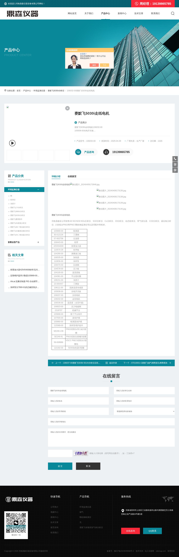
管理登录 (171, 551)
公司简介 (54, 507)
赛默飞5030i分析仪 (56, 91)
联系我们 (155, 13)
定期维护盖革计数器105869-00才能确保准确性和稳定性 (25, 276)
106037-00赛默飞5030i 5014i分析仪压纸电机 (82, 363)
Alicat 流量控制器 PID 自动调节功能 (25, 281)
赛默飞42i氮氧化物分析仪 (20, 231)
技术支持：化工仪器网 (145, 551)
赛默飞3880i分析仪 (17, 211)
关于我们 (89, 13)
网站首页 (72, 13)
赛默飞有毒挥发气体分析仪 (91, 527)
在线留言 (72, 176)
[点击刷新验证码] (81, 453)
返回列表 (113, 363)
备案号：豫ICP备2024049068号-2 (120, 551)
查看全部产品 (14, 242)
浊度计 (12, 204)
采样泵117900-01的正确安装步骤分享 (25, 287)
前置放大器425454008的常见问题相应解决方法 (25, 270)
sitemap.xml (161, 551)
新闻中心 (122, 13)
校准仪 (12, 200)
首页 (19, 91)
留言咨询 (54, 527)
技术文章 (138, 13)
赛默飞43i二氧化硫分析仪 (20, 235)
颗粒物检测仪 (85, 517)
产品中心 (105, 13)
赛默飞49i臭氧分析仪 (18, 223)
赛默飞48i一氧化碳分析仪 (20, 227)
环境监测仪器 (39, 91)
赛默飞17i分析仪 (16, 207)
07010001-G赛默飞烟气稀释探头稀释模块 (149, 363)
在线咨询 (130, 531)
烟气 (81, 512)
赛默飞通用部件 (16, 219)
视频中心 (54, 512)
